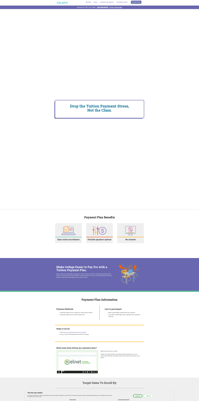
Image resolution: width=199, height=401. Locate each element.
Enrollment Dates (122, 2)
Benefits (88, 2)
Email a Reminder (115, 7)
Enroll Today (136, 2)
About (95, 2)
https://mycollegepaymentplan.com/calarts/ (75, 332)
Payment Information (107, 2)
